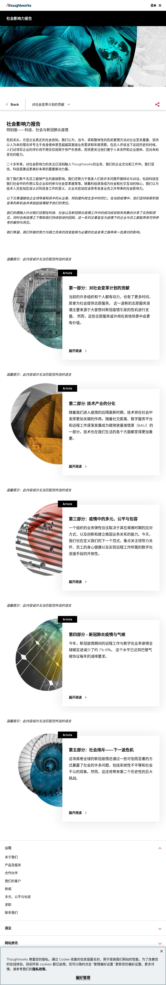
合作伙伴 (11, 873)
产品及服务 (13, 865)
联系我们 (11, 913)
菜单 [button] (153, 5)
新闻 (8, 889)
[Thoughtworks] (18, 5)
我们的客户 (13, 881)
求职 (8, 905)
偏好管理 (83, 977)
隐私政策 (38, 969)
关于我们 (11, 857)
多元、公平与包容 (18, 897)
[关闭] (161, 951)
